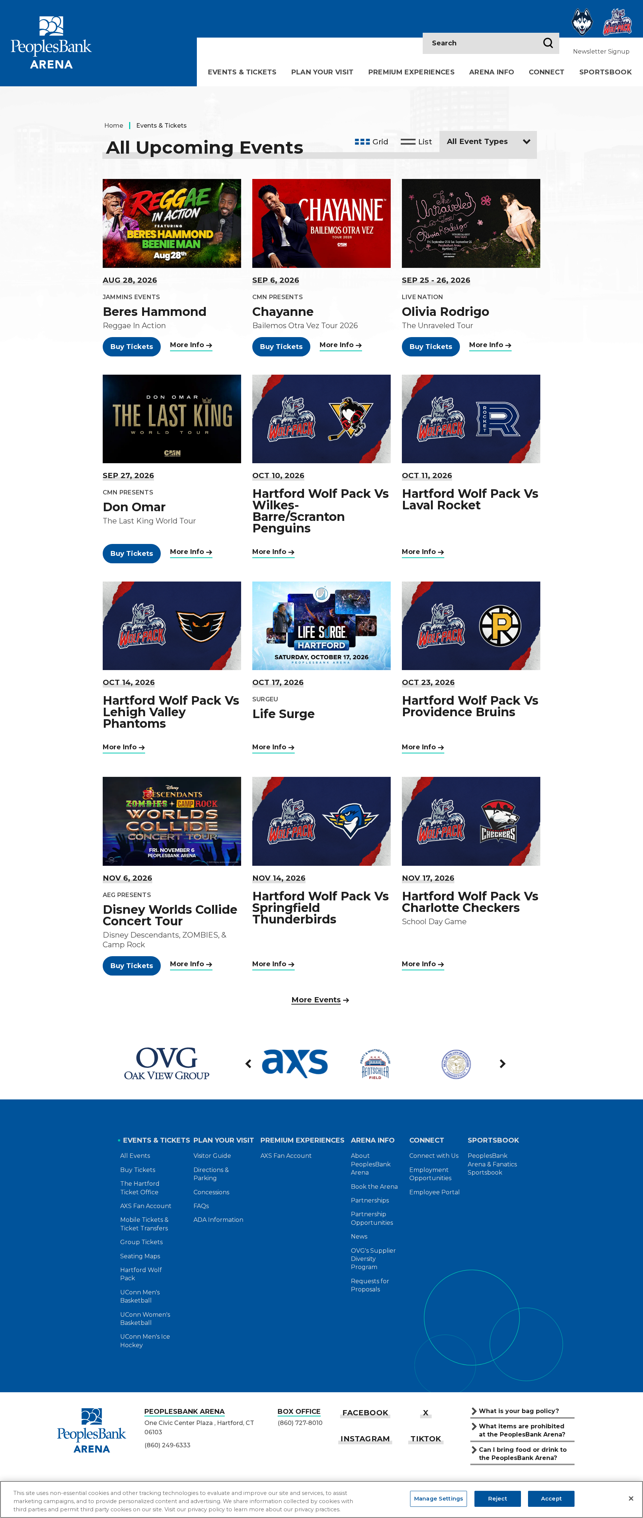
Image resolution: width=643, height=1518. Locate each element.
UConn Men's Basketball (140, 1296)
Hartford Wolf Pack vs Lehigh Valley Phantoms (171, 712)
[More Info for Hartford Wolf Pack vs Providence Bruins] (471, 626)
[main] (321, 557)
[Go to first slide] (502, 1063)
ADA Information (218, 1219)
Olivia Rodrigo (445, 311)
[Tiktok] (426, 1438)
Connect (546, 72)
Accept (551, 1498)
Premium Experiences (411, 72)
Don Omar (134, 507)
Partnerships (370, 1200)
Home (113, 125)
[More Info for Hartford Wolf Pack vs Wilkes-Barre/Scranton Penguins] (321, 419)
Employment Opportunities (430, 1174)
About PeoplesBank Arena (371, 1164)
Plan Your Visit (322, 72)
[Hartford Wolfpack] (617, 22)
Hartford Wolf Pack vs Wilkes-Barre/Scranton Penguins (320, 510)
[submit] (548, 43)
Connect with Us (433, 1155)
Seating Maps (140, 1256)
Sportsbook (605, 72)
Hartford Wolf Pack (141, 1274)
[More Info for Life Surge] (321, 626)
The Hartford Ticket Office (140, 1187)
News (359, 1236)
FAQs (201, 1206)
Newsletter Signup (601, 51)
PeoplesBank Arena (51, 42)
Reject (497, 1498)
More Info (187, 345)
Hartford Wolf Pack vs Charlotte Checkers (470, 902)
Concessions (211, 1192)
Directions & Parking (211, 1174)
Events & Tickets (242, 72)
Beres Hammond (155, 311)
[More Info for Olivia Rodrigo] (471, 223)
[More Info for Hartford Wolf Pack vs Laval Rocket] (471, 419)
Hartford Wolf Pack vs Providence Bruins (470, 706)
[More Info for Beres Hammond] (172, 223)
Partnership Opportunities (372, 1218)
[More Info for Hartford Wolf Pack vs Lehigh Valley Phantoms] (172, 626)
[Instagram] (365, 1438)
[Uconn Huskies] (582, 22)
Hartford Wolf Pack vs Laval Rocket (470, 499)
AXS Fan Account (146, 1206)
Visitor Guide (212, 1155)
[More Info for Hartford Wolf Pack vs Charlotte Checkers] (471, 821)
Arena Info (491, 72)
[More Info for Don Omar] (172, 419)
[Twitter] (425, 1412)
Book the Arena (374, 1186)
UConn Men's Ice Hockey (145, 1340)
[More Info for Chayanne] (321, 223)
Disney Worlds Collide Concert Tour (170, 915)
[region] (321, 1499)
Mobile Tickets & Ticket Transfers (144, 1224)
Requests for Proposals (370, 1285)
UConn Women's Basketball (145, 1318)
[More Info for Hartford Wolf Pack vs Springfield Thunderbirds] (321, 821)
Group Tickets (141, 1242)
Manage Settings (438, 1498)
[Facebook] (365, 1412)
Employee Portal (434, 1192)
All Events (135, 1155)
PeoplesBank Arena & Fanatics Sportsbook (492, 1164)
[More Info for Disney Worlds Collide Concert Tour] (172, 821)
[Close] (631, 1498)
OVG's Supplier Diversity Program (373, 1259)
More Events (316, 999)
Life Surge (283, 714)
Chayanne (283, 311)
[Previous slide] (249, 1063)
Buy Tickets (132, 347)
